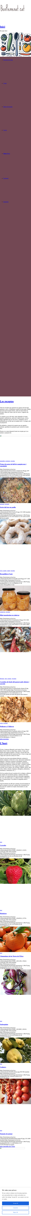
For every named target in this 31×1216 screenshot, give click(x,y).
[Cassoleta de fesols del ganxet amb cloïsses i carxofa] (15, 652)
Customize (15, 1207)
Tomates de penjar (6, 1134)
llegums (2, 678)
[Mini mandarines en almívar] (15, 610)
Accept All (15, 1203)
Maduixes (3, 913)
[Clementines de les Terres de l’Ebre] (15, 951)
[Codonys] (15, 1062)
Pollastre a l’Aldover (7, 726)
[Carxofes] (15, 815)
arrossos (2, 504)
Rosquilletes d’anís (6, 574)
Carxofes (3, 845)
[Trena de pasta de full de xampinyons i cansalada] (15, 436)
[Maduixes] (15, 884)
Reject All (15, 1212)
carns (1, 723)
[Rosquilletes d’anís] (15, 544)
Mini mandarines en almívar (9, 615)
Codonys (3, 1067)
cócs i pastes (3, 570)
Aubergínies (4, 1024)
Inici (2, 26)
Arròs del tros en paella (8, 507)
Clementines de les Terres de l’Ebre (11, 956)
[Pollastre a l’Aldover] (15, 721)
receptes (13, 461)
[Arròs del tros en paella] (15, 502)
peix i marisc (8, 678)
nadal (8, 570)
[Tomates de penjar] (15, 1104)
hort (1, 842)
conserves (2, 612)
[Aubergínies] (15, 994)
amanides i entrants (5, 461)
